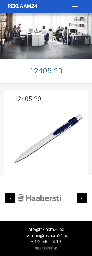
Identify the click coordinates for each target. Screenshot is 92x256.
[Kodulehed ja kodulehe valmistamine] (46, 247)
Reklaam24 (22, 6)
